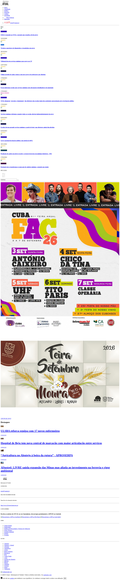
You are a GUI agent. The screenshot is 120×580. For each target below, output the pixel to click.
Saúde (2, 44)
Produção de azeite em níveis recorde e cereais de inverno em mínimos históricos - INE (26, 153)
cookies (12, 578)
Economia (3, 163)
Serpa (5, 567)
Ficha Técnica (8, 530)
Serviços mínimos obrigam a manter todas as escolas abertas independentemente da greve (27, 114)
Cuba (5, 558)
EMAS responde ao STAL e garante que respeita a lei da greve (19, 35)
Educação (3, 71)
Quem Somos (8, 525)
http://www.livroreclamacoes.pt (9, 505)
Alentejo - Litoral (9, 545)
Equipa (6, 533)
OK (65, 578)
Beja (2, 26)
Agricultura (4, 150)
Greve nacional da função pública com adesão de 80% (17, 140)
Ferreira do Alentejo (9, 559)
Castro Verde (7, 556)
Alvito (6, 550)
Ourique (6, 565)
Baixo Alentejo (5, 93)
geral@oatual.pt (14, 23)
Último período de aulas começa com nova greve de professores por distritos (23, 74)
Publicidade (7, 527)
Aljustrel (6, 547)
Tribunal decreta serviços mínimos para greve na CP (16, 61)
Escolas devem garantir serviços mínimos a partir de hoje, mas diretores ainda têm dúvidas (27, 127)
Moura (6, 562)
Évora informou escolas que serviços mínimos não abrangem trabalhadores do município (27, 87)
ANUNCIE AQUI (6, 418)
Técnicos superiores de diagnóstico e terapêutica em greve (18, 48)
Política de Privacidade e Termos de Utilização (17, 528)
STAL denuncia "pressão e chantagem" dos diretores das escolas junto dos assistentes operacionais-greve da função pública (37, 101)
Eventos (6, 535)
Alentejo (3, 40)
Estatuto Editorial (9, 532)
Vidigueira (7, 569)
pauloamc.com (47, 575)
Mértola (6, 561)
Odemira (6, 564)
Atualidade (4, 31)
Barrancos (7, 553)
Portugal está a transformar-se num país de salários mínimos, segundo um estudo (25, 167)
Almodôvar (7, 548)
